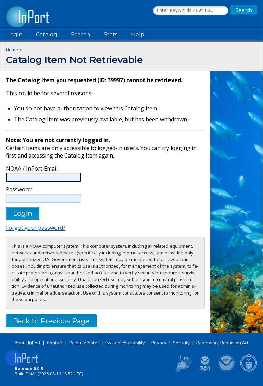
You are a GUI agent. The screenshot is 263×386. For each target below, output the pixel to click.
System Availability (125, 342)
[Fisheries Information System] (183, 370)
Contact (55, 342)
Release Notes (84, 342)
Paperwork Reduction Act (222, 342)
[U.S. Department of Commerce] (249, 370)
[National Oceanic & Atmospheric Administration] (227, 370)
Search (80, 34)
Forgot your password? (35, 228)
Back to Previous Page (51, 321)
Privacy (158, 342)
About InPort (27, 342)
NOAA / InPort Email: (32, 168)
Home (12, 50)
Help (138, 34)
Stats (110, 34)
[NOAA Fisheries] (205, 370)
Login (14, 34)
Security (181, 342)
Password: (19, 189)
